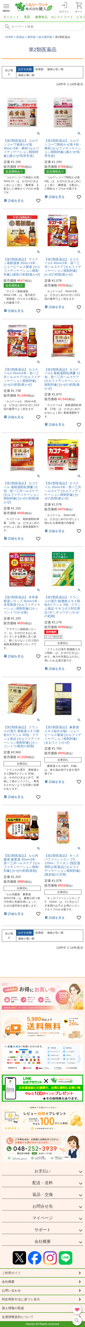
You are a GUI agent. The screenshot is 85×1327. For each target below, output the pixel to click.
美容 (27, 17)
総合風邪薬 (45, 37)
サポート (42, 1229)
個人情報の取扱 (13, 1308)
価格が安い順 (55, 69)
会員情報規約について (18, 1317)
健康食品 (41, 17)
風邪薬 (31, 37)
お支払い (42, 1171)
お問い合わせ (11, 1290)
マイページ (42, 1218)
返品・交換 (42, 1194)
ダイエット (11, 17)
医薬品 (20, 37)
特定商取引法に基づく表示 (21, 1299)
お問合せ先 (42, 1206)
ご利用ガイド (11, 1273)
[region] (42, 18)
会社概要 (42, 1241)
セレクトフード (62, 17)
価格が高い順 (26, 75)
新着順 (39, 69)
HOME (9, 37)
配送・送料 (42, 1183)
